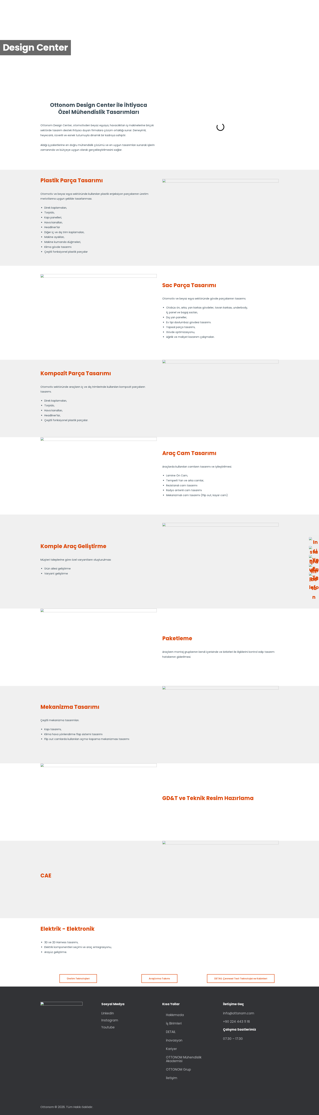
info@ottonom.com (238, 1013)
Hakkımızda (175, 1015)
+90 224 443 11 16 (236, 1021)
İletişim (171, 1078)
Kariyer (171, 1049)
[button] (165, 127)
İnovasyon (174, 1040)
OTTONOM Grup (178, 1069)
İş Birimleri (174, 1023)
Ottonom (47, 1107)
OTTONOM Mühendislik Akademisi (183, 1059)
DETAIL (171, 1032)
